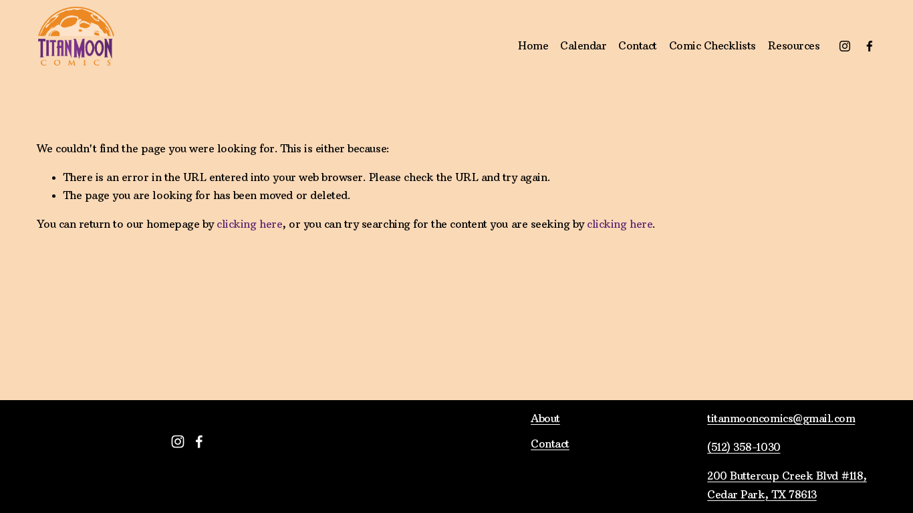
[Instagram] (845, 46)
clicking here (249, 223)
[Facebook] (869, 46)
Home (533, 45)
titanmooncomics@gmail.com (781, 418)
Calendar (583, 45)
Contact (637, 45)
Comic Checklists (712, 45)
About (545, 418)
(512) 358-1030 (743, 447)
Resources (794, 45)
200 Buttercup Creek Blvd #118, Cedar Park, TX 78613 (787, 484)
